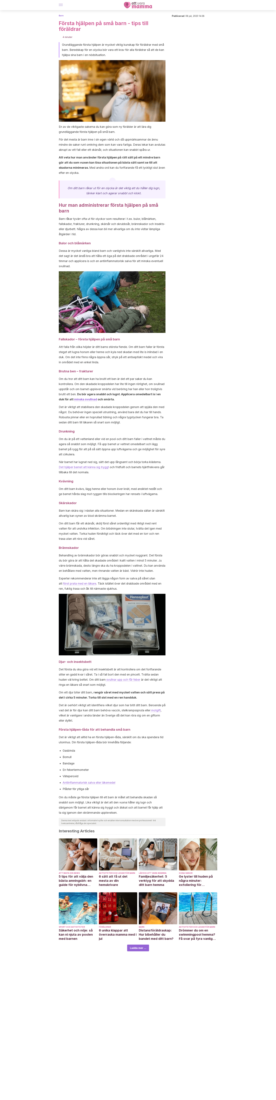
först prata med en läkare (79, 583)
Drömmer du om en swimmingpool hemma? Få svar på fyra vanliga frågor (197, 934)
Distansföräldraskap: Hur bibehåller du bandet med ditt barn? (156, 934)
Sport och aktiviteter (72, 927)
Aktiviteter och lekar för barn (117, 873)
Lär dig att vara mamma (152, 873)
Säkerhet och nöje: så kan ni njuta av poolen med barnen (76, 934)
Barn (61, 15)
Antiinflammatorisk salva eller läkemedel (89, 782)
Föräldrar (105, 927)
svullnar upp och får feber (123, 679)
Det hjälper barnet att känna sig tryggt (84, 467)
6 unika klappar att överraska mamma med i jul (118, 934)
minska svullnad (85, 399)
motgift (155, 710)
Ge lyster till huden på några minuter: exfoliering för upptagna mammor (196, 881)
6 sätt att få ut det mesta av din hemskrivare (113, 881)
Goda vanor (185, 873)
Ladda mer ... (138, 948)
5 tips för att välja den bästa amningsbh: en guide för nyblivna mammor (76, 881)
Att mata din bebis (69, 873)
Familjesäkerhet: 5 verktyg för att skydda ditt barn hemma (156, 881)
